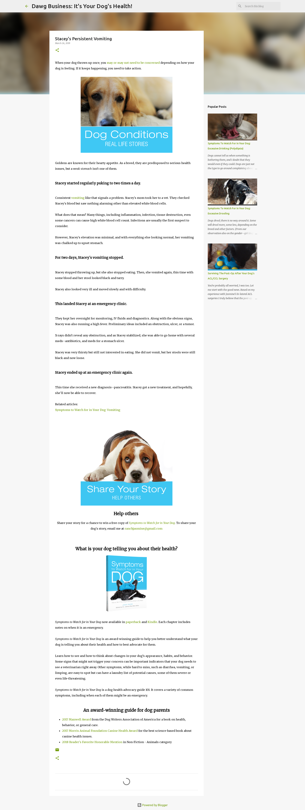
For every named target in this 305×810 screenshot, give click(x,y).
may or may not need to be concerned (133, 62)
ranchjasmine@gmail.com (143, 528)
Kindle (152, 622)
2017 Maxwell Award (76, 719)
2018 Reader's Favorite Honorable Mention (92, 742)
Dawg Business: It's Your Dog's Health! (82, 6)
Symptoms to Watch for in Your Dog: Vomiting (87, 410)
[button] (57, 50)
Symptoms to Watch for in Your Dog (152, 523)
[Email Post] (57, 751)
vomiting (77, 198)
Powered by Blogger (155, 805)
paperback (133, 622)
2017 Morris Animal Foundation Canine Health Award (100, 730)
